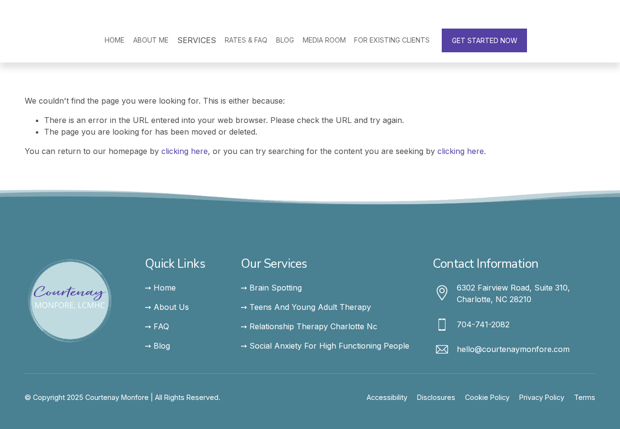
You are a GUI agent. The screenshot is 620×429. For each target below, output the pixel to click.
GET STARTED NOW (484, 40)
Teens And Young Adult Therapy (310, 307)
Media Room (324, 40)
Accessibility (387, 397)
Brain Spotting (275, 287)
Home (114, 40)
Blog (285, 40)
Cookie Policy (487, 397)
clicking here (184, 151)
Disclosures (436, 397)
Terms (584, 397)
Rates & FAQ (246, 40)
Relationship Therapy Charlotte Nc (313, 326)
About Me (151, 40)
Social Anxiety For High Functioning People (329, 346)
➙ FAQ (157, 326)
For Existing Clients (392, 40)
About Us (171, 307)
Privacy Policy (541, 397)
